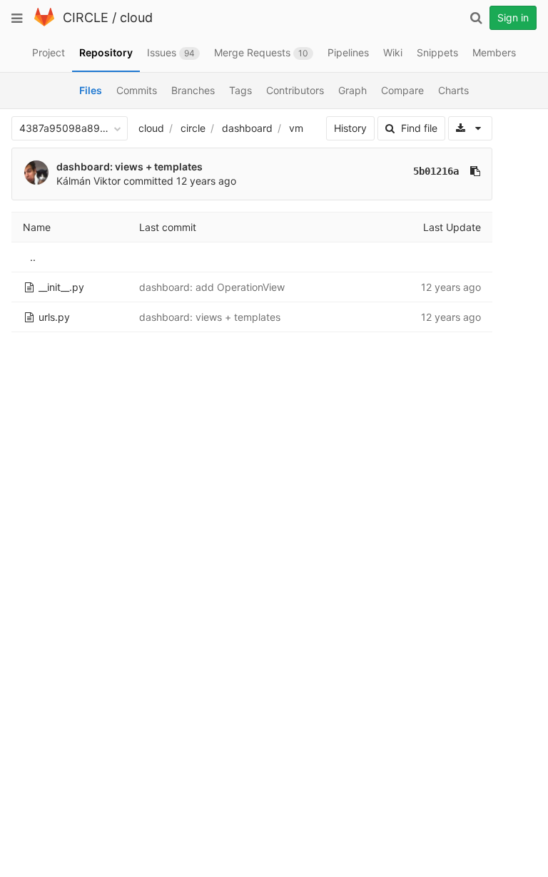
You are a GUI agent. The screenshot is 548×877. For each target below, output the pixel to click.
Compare (402, 90)
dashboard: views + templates (129, 166)
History (350, 128)
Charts (453, 90)
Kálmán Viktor (88, 181)
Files (90, 90)
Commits (136, 90)
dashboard (247, 128)
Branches (193, 90)
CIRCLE (85, 17)
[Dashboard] (44, 23)
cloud (136, 17)
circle (193, 128)
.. (33, 257)
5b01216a (436, 171)
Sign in (513, 17)
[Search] (476, 18)
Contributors (295, 90)
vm (296, 128)
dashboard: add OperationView (212, 287)
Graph (352, 90)
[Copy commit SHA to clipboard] (475, 171)
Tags (240, 90)
